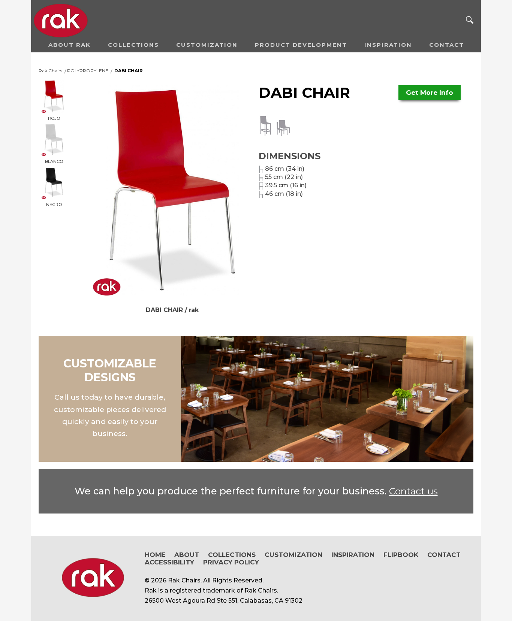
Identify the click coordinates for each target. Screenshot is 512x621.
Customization (207, 44)
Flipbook (400, 554)
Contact (446, 44)
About (186, 554)
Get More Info (429, 92)
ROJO (54, 118)
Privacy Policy (231, 562)
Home (155, 554)
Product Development (301, 44)
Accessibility (169, 562)
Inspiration (388, 44)
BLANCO (54, 161)
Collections (133, 44)
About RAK (69, 44)
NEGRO (54, 204)
